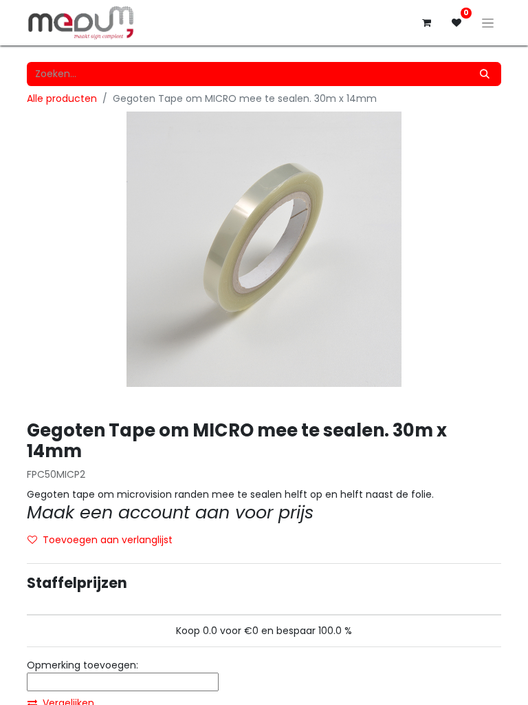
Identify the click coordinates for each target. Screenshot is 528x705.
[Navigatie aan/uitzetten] (487, 22)
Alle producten (62, 98)
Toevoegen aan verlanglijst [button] (108, 540)
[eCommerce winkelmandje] (426, 22)
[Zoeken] (484, 74)
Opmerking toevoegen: (82, 665)
